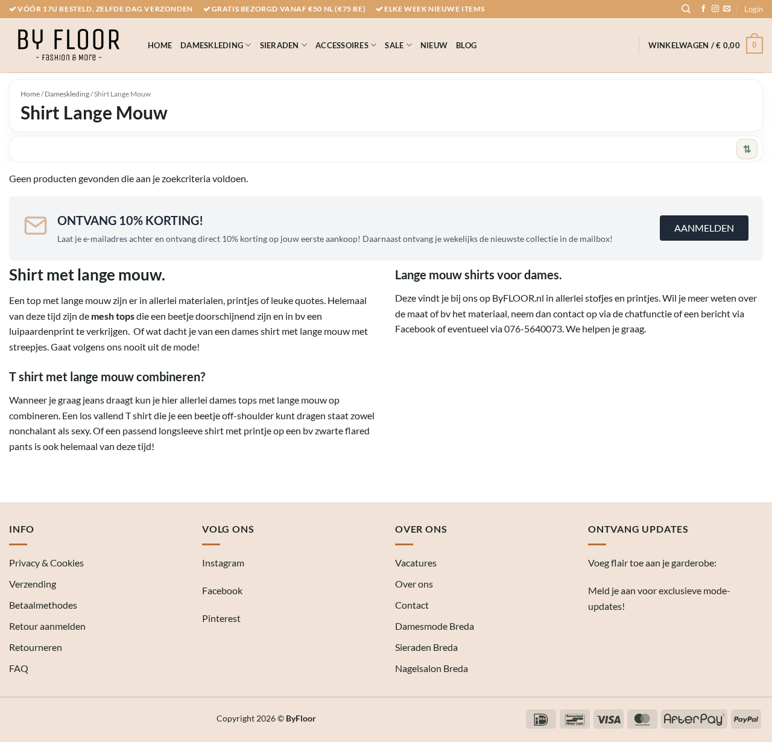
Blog (466, 45)
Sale (394, 45)
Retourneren (35, 647)
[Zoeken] (686, 9)
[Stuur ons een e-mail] (726, 9)
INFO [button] (21, 528)
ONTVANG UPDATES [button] (638, 528)
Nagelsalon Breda (431, 668)
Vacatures (416, 562)
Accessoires (342, 45)
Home (160, 45)
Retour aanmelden (47, 626)
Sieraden (279, 45)
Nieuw (434, 45)
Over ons (414, 583)
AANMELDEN (704, 227)
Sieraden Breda (426, 647)
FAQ (18, 668)
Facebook (222, 590)
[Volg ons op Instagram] (715, 9)
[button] (753, 9)
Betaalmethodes (43, 604)
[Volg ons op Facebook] (703, 9)
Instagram (223, 562)
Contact (412, 604)
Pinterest (221, 618)
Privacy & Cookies (46, 562)
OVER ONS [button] (421, 528)
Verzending (32, 583)
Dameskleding (211, 45)
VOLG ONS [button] (228, 528)
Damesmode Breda (434, 626)
